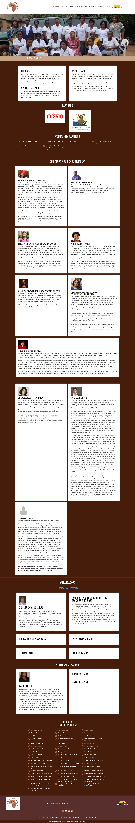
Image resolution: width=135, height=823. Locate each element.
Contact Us (92, 817)
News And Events (74, 817)
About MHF (42, 817)
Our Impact (50, 817)
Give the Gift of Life (61, 817)
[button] (60, 6)
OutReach (84, 817)
